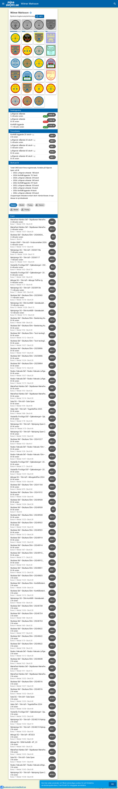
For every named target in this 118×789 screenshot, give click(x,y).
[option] (33, 222)
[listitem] (33, 115)
